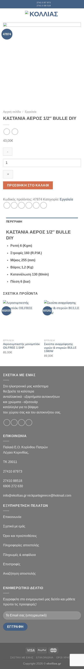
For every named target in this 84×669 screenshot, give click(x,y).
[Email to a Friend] (28, 205)
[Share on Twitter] (21, 205)
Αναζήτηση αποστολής (19, 573)
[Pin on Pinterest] (36, 205)
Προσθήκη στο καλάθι (28, 185)
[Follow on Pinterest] (28, 422)
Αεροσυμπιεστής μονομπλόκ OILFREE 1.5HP (21, 346)
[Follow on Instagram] (14, 422)
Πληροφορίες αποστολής (21, 545)
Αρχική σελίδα (12, 111)
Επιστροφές (11, 564)
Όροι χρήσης (65, 657)
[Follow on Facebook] (6, 422)
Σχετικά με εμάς (14, 526)
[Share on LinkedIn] (43, 205)
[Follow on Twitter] (21, 422)
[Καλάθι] (79, 15)
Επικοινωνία (12, 517)
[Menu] (5, 15)
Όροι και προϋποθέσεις (20, 536)
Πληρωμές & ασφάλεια (19, 555)
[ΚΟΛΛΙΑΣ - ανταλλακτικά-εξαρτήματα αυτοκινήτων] (42, 15)
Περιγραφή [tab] (14, 221)
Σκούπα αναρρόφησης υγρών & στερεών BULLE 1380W (60, 348)
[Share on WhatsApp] (6, 205)
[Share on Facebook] (14, 205)
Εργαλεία (30, 111)
